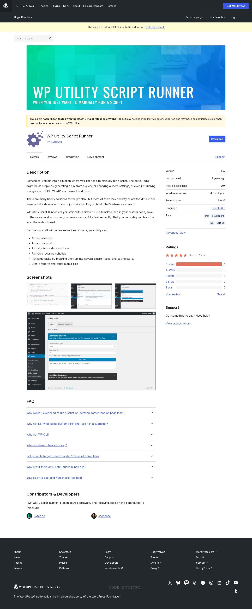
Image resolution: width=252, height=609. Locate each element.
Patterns (64, 568)
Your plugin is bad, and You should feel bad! (54, 477)
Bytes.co (56, 141)
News (17, 557)
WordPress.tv (114, 568)
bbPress (202, 562)
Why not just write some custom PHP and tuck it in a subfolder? (67, 423)
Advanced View (176, 232)
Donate (156, 562)
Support (220, 157)
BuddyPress (204, 568)
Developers (111, 562)
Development (95, 157)
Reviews (52, 157)
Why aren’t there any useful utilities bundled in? (56, 467)
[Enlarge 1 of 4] (63, 288)
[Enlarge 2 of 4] (107, 288)
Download (217, 138)
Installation (72, 157)
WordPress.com (206, 551)
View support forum (178, 323)
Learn (108, 551)
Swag (155, 568)
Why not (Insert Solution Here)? (47, 445)
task (212, 223)
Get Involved (158, 551)
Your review (173, 294)
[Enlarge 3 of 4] (151, 288)
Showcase (65, 551)
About (17, 551)
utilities (220, 223)
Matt (200, 557)
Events (154, 557)
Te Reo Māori (53, 587)
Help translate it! (155, 27)
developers (218, 216)
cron (207, 216)
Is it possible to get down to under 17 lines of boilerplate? (63, 456)
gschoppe (104, 516)
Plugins (63, 562)
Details (34, 157)
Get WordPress (235, 5)
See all (221, 294)
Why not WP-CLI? (38, 434)
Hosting (18, 562)
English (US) (218, 208)
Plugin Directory (23, 17)
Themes (64, 557)
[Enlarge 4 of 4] (151, 316)
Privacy (18, 568)
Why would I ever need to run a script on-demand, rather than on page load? (75, 413)
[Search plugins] (50, 38)
